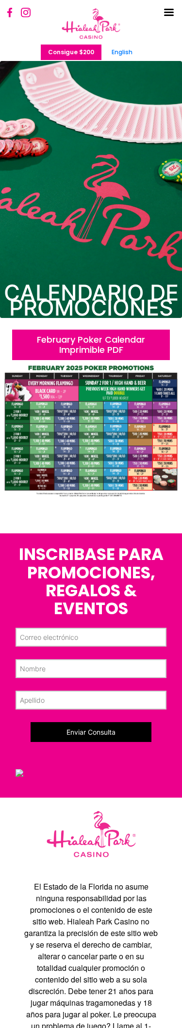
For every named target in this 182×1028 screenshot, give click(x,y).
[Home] (91, 24)
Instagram (25, 12)
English (122, 52)
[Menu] (170, 17)
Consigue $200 (71, 52)
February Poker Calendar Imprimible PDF (91, 344)
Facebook (10, 12)
